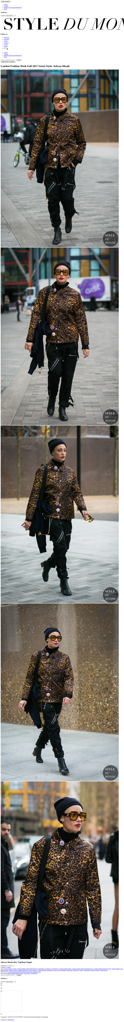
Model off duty (5, 970)
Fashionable (41, 969)
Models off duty (13, 970)
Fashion (14, 969)
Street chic (35, 970)
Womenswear (104, 970)
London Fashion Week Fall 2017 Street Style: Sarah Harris (22, 973)
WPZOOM (11, 1020)
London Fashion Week (65, 969)
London (8, 967)
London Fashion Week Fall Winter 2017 (82, 969)
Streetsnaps (70, 970)
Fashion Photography (31, 969)
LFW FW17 (55, 969)
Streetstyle (76, 970)
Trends (81, 970)
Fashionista (48, 969)
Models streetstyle (23, 970)
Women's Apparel (95, 970)
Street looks (50, 970)
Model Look (119, 969)
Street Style (57, 970)
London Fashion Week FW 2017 (102, 969)
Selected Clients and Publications (13, 7)
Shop (5, 9)
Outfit (30, 970)
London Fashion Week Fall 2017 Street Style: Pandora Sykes (24, 972)
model (113, 969)
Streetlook (63, 970)
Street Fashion (42, 970)
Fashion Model (21, 969)
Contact (6, 6)
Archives (3, 15)
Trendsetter (87, 970)
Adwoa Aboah (8, 969)
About (5, 4)
